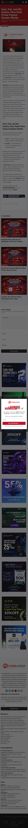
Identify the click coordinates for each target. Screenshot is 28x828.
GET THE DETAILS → (14, 423)
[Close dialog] (25, 400)
